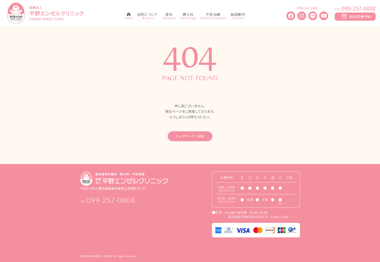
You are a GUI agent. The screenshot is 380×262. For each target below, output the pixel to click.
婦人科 (188, 15)
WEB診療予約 (360, 16)
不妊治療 (213, 15)
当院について (147, 15)
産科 (169, 15)
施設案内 (237, 15)
